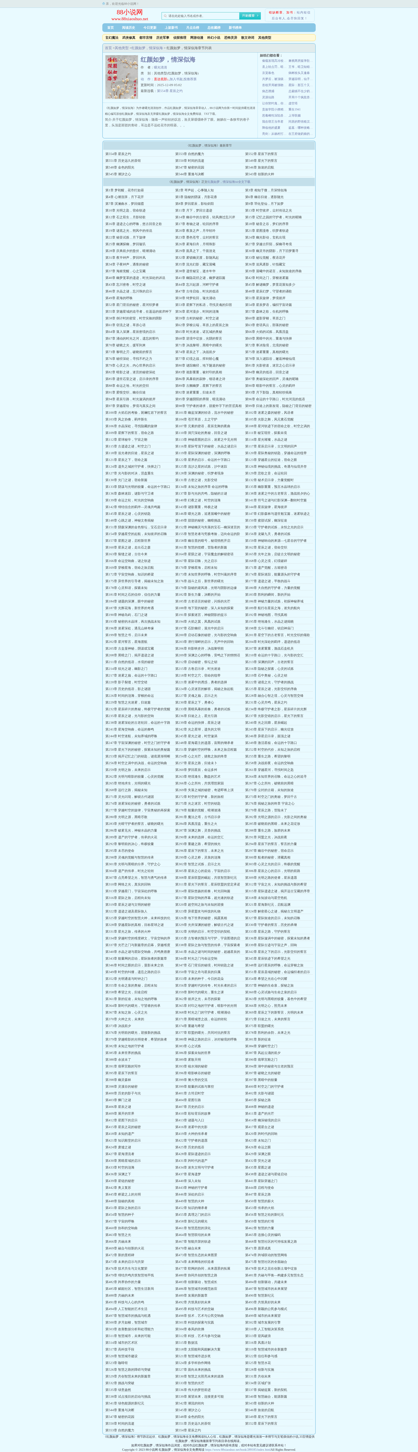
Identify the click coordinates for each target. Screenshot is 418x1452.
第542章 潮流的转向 (189, 1403)
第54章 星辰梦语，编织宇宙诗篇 (268, 305)
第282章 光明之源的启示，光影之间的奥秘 (276, 817)
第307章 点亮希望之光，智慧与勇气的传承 (136, 877)
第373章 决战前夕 (118, 1026)
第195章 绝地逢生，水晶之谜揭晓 (269, 621)
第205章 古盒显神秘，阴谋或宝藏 (129, 648)
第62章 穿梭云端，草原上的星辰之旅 (202, 325)
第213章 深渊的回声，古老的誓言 (269, 662)
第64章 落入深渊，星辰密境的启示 (130, 331)
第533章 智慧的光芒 (189, 1383)
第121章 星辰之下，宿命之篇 (126, 460)
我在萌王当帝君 (272, 121)
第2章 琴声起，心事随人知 (194, 190)
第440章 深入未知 (188, 1181)
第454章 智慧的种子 (119, 1214)
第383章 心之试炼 (188, 1046)
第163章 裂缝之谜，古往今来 (126, 554)
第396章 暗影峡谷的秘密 (193, 1073)
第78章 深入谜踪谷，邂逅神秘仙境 (270, 358)
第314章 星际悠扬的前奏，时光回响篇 (202, 891)
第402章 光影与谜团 (259, 1093)
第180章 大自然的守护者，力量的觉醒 (272, 588)
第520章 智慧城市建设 (121, 1356)
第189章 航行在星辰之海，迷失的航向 (272, 608)
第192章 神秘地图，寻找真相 (266, 615)
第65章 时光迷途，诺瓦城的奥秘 (198, 331)
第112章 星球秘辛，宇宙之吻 (126, 439)
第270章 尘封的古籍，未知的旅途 (269, 790)
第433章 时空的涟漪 (119, 1167)
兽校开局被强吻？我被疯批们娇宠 (275, 85)
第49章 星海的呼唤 (119, 298)
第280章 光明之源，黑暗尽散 (126, 817)
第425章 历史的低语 (189, 1147)
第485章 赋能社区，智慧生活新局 (129, 1288)
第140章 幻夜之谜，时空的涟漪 (198, 500)
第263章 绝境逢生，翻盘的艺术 (198, 776)
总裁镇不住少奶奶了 (301, 91)
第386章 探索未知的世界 (193, 1053)
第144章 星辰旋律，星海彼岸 (266, 507)
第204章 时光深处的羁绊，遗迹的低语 (272, 641)
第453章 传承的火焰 (259, 1208)
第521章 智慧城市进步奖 (193, 1356)
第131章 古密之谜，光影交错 (196, 480)
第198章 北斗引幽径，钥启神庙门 (269, 628)
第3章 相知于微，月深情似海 (266, 190)
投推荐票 (190, 79)
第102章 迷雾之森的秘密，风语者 (269, 412)
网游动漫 (196, 37)
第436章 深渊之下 (118, 1174)
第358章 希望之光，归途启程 (126, 992)
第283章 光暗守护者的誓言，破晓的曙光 (134, 823)
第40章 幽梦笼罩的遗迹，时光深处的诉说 (135, 278)
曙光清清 (160, 67)
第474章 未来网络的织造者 (194, 1262)
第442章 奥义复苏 (118, 1187)
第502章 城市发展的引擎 (263, 1322)
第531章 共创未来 (258, 1376)
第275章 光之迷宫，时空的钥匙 (198, 803)
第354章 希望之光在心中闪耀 (266, 978)
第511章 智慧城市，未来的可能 (128, 1336)
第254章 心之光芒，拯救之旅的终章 (201, 756)
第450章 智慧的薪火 (259, 1201)
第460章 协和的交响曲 (121, 1228)
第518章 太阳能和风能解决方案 (198, 1349)
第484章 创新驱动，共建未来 (266, 1282)
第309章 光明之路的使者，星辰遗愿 (271, 877)
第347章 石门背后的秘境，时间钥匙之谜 (204, 965)
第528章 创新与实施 (259, 1369)
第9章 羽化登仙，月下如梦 (264, 203)
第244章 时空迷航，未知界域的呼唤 (131, 736)
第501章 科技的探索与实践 (194, 1322)
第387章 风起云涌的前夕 (263, 1053)
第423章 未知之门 (258, 1140)
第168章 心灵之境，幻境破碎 (266, 561)
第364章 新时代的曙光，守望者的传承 (132, 1005)
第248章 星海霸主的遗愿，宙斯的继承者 (204, 743)
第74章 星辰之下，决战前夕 (195, 352)
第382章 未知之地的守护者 (124, 1046)
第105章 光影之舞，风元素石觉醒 (269, 419)
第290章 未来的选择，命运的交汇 (199, 837)
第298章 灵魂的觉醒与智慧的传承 (129, 857)
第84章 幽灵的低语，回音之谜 (267, 372)
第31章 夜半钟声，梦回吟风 (125, 257)
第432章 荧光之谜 (258, 1160)
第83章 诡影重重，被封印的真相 (198, 372)
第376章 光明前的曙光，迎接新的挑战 (132, 1032)
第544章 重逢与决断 (189, 174)
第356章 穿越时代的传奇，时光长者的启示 (206, 985)
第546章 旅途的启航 (259, 167)
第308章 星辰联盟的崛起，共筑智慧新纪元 (206, 877)
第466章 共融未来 (118, 1241)
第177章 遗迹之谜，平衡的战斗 (267, 581)
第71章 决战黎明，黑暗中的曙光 (198, 345)
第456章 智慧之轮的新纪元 (264, 1214)
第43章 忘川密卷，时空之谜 (125, 284)
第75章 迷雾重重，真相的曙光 (267, 352)
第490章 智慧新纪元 (259, 1295)
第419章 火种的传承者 (191, 1133)
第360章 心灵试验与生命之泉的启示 (271, 992)
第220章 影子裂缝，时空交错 (126, 682)
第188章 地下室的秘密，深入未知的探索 (204, 608)
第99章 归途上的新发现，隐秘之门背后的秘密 (278, 406)
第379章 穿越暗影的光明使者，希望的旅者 (136, 1039)
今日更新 (150, 27)
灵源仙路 (268, 97)
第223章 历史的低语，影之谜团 (128, 689)
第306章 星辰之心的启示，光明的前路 (272, 871)
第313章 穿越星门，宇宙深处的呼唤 (131, 891)
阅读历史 (128, 27)
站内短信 (304, 12)
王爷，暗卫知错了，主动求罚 (301, 66)
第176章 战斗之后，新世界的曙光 (199, 581)
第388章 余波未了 (118, 1059)
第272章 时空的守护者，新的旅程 (199, 797)
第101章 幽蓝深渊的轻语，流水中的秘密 (204, 412)
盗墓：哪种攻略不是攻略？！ (301, 127)
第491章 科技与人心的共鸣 (124, 1302)
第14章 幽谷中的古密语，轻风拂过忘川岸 (205, 217)
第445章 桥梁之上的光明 (123, 1194)
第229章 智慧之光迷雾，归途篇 (128, 702)
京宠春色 (268, 73)
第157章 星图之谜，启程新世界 (128, 540)
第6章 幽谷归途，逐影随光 (264, 197)
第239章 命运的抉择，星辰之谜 (198, 722)
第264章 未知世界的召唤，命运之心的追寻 (276, 776)
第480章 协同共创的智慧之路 (196, 1275)
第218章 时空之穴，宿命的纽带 (198, 675)
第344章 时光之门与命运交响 (196, 958)
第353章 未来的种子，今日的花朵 (199, 978)
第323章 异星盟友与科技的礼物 (198, 911)
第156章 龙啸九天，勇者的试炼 (267, 534)
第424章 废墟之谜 (118, 1147)
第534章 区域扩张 (258, 1383)
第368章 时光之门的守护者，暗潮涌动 (202, 1012)
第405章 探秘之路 (258, 1100)
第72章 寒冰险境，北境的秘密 (267, 345)
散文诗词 (247, 37)
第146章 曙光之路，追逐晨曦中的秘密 (202, 513)
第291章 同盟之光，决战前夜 (266, 837)
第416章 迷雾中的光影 (191, 1127)
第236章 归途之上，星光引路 (196, 716)
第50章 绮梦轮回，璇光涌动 (195, 298)
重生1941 (294, 109)
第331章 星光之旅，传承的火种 (128, 931)
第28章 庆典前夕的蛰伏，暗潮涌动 (130, 251)
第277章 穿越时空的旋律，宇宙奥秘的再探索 (137, 810)
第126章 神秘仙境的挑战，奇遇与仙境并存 (276, 466)
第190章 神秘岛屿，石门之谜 (126, 615)
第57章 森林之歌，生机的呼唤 (267, 311)
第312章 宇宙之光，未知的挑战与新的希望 (276, 884)
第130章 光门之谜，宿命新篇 (126, 480)
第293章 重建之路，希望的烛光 (198, 844)
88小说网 (130, 12)
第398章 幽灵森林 (118, 1080)
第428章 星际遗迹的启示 (193, 1154)
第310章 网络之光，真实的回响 (128, 884)
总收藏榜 (214, 27)
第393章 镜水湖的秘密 (191, 1066)
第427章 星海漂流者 (119, 1154)
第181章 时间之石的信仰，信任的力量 (132, 594)
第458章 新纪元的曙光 (191, 1221)
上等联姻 (294, 115)
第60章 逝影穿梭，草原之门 (265, 318)
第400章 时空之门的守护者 (264, 1086)
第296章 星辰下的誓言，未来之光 (199, 850)
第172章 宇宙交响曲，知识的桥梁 (129, 574)
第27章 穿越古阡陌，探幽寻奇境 (268, 244)
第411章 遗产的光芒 (259, 1113)
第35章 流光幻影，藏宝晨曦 (195, 264)
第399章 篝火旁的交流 (191, 1080)
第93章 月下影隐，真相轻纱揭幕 (268, 392)
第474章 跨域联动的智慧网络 (266, 1255)
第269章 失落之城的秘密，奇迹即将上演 (204, 790)
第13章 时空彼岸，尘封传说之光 (268, 210)
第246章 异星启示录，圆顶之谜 (267, 736)
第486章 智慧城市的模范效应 (196, 1288)
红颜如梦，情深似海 (147, 48)
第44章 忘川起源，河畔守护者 (197, 284)
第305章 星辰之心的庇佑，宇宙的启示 (202, 871)
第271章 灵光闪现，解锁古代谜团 (129, 797)
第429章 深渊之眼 (258, 1154)
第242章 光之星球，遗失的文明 (198, 729)
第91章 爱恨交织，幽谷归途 (125, 392)
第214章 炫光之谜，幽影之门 (126, 668)
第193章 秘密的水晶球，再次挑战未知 (132, 621)
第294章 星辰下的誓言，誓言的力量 (271, 844)
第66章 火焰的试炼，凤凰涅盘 (267, 331)
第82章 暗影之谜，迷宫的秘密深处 (130, 372)
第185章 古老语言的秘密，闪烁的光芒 (202, 601)
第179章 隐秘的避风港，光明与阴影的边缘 (206, 588)
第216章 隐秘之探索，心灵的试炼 (269, 668)
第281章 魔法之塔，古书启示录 (198, 817)
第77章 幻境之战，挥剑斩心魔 (197, 358)
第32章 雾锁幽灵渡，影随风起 (197, 257)
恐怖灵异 (230, 37)
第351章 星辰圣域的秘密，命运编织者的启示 (277, 972)
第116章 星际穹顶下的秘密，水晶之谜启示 (206, 446)
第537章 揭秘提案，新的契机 (266, 1390)
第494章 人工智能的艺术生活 (126, 1309)
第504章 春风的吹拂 (189, 1329)
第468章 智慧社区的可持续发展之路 (271, 1241)
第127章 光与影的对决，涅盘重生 (129, 473)
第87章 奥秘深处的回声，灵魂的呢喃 (271, 379)
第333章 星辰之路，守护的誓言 (267, 931)
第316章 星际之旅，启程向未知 (128, 898)
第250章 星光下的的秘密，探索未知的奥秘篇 (137, 749)
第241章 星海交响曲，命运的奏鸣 (129, 729)
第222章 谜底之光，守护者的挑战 (269, 682)
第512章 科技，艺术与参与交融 (198, 1336)
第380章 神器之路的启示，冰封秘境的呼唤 (206, 1039)
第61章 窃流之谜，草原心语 (125, 325)
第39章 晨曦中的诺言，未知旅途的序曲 (273, 271)
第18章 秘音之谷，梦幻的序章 (267, 224)
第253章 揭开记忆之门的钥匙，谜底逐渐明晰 (137, 756)
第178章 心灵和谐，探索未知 (126, 588)
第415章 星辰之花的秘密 (123, 1127)
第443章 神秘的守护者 (191, 1187)
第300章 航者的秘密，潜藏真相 (267, 857)
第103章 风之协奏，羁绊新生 (126, 419)
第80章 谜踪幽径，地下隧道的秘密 (200, 365)
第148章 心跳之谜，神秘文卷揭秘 (129, 520)
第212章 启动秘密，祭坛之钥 (196, 662)
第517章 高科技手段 (119, 1349)
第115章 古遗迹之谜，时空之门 (128, 446)
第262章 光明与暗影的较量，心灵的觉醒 (134, 776)
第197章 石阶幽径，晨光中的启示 (199, 628)
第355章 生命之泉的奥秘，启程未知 (131, 985)
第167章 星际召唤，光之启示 (196, 561)
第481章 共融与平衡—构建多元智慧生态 (274, 1275)
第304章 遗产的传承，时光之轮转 (129, 871)
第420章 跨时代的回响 (261, 1133)
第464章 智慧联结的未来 (193, 1235)
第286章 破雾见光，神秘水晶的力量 (131, 830)
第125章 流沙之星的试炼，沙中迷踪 (201, 466)
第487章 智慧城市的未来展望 (266, 1288)
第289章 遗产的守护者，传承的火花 (131, 837)
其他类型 (264, 37)
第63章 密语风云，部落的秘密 (267, 325)
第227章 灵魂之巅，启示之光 (196, 695)
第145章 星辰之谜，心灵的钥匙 (128, 513)
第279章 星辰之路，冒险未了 (266, 810)
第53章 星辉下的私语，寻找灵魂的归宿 (203, 305)
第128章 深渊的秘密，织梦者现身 (199, 473)
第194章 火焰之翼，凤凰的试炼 (198, 621)
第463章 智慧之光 (118, 1235)
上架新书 (171, 27)
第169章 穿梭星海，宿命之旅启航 (129, 567)
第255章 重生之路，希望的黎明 (267, 756)
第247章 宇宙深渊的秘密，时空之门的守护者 (137, 743)
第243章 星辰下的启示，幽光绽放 (269, 729)
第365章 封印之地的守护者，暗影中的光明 (206, 1005)
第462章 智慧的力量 (259, 1228)
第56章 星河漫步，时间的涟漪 (197, 311)
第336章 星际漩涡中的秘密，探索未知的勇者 (277, 938)
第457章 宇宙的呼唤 (119, 1221)
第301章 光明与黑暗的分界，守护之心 (132, 864)
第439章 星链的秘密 (119, 1181)
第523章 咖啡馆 (116, 1363)
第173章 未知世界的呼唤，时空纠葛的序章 (206, 574)
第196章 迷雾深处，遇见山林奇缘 (129, 628)
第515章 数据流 (186, 1342)
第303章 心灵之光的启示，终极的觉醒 (272, 864)
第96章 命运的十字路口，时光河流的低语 (275, 399)
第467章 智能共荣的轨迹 (193, 1241)
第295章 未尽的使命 (119, 850)
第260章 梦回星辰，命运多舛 (196, 770)
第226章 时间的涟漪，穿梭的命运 (129, 695)
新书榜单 (235, 27)
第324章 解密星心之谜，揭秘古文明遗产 (274, 911)
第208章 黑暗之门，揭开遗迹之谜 (129, 655)
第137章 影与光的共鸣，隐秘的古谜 (201, 493)
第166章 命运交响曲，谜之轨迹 (128, 561)
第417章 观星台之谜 (259, 1127)
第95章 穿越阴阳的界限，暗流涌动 (200, 399)
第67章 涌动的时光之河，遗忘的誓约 (132, 338)
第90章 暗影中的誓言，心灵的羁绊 (270, 385)
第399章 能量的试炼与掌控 (194, 1086)
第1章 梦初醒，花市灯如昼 (124, 190)
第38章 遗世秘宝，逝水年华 (195, 271)
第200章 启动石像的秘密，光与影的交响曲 (206, 635)
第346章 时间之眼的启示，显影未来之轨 (134, 965)
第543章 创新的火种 (259, 174)
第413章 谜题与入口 (189, 1120)
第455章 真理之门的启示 (193, 1214)
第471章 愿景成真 (258, 1248)
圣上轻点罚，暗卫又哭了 (275, 66)
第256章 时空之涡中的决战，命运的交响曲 (136, 763)
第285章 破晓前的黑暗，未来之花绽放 (272, 823)
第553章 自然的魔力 (189, 154)
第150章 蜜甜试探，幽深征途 (266, 520)
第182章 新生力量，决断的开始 (198, 594)
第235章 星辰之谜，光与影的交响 (129, 716)
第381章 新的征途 (258, 1039)
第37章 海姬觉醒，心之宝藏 (125, 271)
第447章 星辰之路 (258, 1194)
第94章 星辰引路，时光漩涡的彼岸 (130, 399)
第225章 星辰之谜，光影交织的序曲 (271, 689)
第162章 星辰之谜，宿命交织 (266, 547)
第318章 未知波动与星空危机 (266, 898)
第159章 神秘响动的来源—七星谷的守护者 (276, 540)
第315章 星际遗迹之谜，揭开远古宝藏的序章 (277, 891)
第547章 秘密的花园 (189, 167)
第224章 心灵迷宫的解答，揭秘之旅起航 (204, 689)
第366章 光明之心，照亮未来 (266, 1005)
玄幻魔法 (111, 37)
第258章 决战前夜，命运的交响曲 (269, 763)
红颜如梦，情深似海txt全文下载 (228, 181)
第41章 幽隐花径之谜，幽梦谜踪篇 (200, 278)
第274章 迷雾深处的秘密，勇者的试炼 (132, 803)
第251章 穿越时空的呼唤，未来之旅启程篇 (206, 749)
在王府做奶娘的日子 (301, 133)
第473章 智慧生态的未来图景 (196, 1255)
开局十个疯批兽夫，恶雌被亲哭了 (301, 97)
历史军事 (162, 37)
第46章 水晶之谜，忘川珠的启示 (128, 291)
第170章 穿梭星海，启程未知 (196, 567)
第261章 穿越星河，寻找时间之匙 (269, 770)
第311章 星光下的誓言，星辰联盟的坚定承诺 (207, 884)
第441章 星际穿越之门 (261, 1181)
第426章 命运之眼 (258, 1147)
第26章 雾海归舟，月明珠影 (195, 244)
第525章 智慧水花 (258, 1363)
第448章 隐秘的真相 (119, 1201)
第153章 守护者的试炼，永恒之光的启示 (274, 527)
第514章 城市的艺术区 (121, 1342)
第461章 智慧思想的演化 (193, 1228)
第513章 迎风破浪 (258, 1336)
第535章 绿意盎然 (118, 1390)
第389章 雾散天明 (188, 1059)
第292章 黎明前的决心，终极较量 (129, 844)
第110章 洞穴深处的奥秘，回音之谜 (201, 433)
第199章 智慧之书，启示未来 (126, 635)
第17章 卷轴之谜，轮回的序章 (197, 224)
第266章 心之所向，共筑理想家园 (199, 783)
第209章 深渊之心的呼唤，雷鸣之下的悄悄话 (207, 655)
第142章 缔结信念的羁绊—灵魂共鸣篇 (132, 507)
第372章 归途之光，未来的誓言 (267, 1019)
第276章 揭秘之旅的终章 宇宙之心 (270, 803)
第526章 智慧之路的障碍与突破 (128, 1369)
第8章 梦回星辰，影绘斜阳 (194, 203)
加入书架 (176, 79)
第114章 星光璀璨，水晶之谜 (266, 439)
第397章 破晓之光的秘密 (263, 1073)
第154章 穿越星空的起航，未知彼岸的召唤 (136, 534)
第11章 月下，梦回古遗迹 (193, 210)
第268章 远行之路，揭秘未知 (126, 790)
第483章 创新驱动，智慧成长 (196, 1282)
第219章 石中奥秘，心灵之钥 (266, 675)
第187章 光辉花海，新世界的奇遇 (129, 608)
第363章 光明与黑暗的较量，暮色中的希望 (276, 999)
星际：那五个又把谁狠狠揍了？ (301, 85)
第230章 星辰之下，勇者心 (194, 702)
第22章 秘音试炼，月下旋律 (125, 237)
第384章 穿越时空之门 (261, 1046)
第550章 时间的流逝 (189, 160)
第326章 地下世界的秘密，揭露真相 (201, 918)
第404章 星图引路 (188, 1100)
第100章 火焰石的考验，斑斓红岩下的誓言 (136, 412)
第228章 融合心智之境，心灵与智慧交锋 (274, 695)
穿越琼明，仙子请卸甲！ (301, 79)
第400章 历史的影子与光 (123, 1093)
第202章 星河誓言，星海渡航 (126, 641)
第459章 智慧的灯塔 (259, 1221)
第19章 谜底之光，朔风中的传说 (128, 230)
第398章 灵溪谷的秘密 (121, 1086)
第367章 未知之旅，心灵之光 (126, 1012)
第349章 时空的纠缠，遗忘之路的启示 (132, 972)
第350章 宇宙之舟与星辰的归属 (198, 972)
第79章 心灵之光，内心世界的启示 (130, 365)
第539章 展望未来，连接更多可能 (199, 1396)
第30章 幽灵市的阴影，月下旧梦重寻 (271, 251)
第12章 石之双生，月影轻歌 (125, 217)
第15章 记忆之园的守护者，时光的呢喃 (273, 217)
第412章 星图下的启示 (121, 1120)
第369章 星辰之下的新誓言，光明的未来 (274, 1012)
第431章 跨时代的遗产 (191, 1160)
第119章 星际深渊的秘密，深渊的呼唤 (202, 453)
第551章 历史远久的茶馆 (123, 160)
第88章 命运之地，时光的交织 (127, 385)
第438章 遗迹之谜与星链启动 (266, 1174)
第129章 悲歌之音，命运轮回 (266, 473)
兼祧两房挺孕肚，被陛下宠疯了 (301, 60)
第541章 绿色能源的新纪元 (124, 1403)
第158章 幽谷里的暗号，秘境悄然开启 (202, 540)
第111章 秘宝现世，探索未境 (266, 433)
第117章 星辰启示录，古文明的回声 (271, 446)
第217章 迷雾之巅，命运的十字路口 (131, 675)
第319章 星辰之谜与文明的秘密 (128, 904)
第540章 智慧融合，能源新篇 (266, 1396)
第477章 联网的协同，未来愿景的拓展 (202, 1268)
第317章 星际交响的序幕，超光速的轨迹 (204, 898)
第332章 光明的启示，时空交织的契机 (202, 931)
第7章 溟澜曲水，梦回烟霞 (124, 203)
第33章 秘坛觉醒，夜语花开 (265, 257)
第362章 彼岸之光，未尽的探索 (198, 999)
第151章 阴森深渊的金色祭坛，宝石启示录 (136, 527)
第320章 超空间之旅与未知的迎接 (199, 904)
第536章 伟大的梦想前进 (193, 1390)
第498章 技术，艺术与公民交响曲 (199, 1315)
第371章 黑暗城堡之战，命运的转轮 (201, 1019)
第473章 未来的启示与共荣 (124, 1262)
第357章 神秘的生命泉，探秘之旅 (269, 985)
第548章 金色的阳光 (119, 167)
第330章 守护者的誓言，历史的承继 (271, 925)
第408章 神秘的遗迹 (259, 1107)
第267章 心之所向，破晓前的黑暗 (269, 783)
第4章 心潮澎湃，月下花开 (124, 197)
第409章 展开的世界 (119, 1113)
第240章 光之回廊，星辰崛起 (266, 722)
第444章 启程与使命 (259, 1187)
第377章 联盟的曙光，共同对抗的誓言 (202, 1032)
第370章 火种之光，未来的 (124, 1019)
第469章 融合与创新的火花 (124, 1248)
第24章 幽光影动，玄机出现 (265, 237)
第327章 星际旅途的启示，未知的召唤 (272, 918)
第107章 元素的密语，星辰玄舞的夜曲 (202, 426)
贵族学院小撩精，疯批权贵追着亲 (275, 109)
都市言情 (145, 37)
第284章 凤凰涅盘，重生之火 (196, 823)
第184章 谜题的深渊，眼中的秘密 (129, 601)
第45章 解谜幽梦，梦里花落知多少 (270, 284)
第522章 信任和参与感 (261, 1356)
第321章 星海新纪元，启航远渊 (267, 904)
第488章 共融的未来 (119, 1295)
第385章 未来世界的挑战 (123, 1053)
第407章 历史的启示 (189, 1107)
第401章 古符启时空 (189, 1093)
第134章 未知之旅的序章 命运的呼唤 (201, 486)
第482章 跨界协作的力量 (123, 1282)
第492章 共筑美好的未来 (193, 1302)
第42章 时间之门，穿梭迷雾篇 (267, 278)
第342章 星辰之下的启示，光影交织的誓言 (276, 952)
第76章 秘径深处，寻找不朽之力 (128, 358)
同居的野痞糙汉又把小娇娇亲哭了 (301, 121)
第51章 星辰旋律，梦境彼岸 (265, 298)
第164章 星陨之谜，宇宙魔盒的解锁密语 (204, 554)
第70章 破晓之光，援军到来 (125, 345)
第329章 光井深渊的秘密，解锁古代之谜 (204, 925)
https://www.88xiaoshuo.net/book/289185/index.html (238, 1449)
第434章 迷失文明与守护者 (194, 1167)
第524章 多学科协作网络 (193, 1363)
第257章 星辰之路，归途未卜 (196, 763)
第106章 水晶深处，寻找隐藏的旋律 (131, 426)
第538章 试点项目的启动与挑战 (128, 1396)
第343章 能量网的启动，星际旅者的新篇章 (136, 958)
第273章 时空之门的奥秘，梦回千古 (271, 797)
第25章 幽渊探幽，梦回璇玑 (125, 244)
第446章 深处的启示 (189, 1194)
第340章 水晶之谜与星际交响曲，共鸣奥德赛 (137, 952)
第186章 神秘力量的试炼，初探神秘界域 (274, 601)
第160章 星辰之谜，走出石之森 (128, 547)
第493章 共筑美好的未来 (263, 1302)
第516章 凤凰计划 (258, 1342)
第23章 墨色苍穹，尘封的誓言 (197, 237)
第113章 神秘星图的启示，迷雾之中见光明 (206, 439)
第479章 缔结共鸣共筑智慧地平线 (129, 1275)
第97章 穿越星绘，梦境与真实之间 (130, 406)
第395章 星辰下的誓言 (121, 1073)
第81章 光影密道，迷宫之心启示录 (270, 365)
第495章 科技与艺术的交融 (194, 1309)
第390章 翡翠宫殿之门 (261, 1059)
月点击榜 (192, 27)
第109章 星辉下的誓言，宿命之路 (129, 433)
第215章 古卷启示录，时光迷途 (198, 668)
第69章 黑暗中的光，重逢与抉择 (268, 338)
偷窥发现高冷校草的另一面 (275, 60)
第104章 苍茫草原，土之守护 (196, 419)
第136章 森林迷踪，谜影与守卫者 (129, 493)
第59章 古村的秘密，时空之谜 (197, 318)
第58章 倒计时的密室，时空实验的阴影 (133, 318)
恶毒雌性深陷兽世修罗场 (275, 115)
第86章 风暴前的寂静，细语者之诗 (200, 379)
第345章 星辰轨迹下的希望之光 (267, 958)
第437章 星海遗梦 (188, 1174)
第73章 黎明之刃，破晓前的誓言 (128, 352)
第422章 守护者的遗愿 (191, 1140)
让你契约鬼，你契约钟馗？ (275, 103)
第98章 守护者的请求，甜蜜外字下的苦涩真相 (208, 406)
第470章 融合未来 (188, 1248)
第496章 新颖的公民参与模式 (266, 1309)
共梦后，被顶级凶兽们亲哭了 (275, 79)
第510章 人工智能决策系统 (264, 1329)
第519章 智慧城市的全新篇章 (266, 1349)
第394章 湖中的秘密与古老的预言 (269, 1066)
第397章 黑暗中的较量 (261, 1080)
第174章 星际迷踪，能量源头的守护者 (272, 574)
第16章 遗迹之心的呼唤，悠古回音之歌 (133, 224)
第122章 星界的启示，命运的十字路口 (202, 460)
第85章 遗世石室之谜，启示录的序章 (132, 379)
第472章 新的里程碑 (119, 1255)
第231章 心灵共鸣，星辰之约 (266, 702)
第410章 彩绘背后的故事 (193, 1113)
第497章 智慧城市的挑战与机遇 (128, 1315)
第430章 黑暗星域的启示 (123, 1160)
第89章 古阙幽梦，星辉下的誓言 (198, 385)
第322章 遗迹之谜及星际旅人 (126, 911)
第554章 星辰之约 (170, 91)
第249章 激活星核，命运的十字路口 (271, 743)
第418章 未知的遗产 (119, 1133)
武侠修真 (128, 37)
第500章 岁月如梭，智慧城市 (126, 1322)
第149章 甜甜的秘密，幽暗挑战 (198, 520)
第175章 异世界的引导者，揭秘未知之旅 (134, 581)
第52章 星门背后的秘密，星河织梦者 (132, 305)
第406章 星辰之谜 (118, 1107)
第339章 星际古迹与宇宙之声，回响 (271, 945)
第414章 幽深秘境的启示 (263, 1120)
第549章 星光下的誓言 (261, 160)
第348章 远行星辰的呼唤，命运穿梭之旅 (274, 965)
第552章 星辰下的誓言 (261, 154)
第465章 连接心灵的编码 (263, 1235)
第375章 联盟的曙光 (259, 1026)
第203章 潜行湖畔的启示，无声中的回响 (204, 641)
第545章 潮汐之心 (118, 174)
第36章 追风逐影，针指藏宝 (265, 264)
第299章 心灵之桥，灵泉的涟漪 (198, 857)
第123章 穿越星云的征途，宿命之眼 (271, 460)
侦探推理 (179, 37)
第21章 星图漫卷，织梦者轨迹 (267, 230)
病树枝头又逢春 (299, 73)
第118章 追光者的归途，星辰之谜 (129, 453)
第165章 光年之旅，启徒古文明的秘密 (272, 554)
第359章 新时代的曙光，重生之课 (199, 992)
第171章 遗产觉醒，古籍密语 (266, 567)
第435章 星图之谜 (258, 1167)
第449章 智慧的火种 (189, 1201)
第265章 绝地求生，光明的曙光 (128, 783)
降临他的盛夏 (271, 127)
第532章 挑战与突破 (119, 1383)
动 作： (147, 79)
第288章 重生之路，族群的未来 (267, 830)
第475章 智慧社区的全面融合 (266, 1262)
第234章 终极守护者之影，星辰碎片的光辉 (276, 709)
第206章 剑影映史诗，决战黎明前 (199, 648)
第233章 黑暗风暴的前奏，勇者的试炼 (202, 709)
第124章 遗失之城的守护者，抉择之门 (132, 466)
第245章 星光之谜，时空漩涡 (196, 736)
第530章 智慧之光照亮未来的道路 (199, 1376)
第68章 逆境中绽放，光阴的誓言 (198, 338)
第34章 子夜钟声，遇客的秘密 (127, 264)
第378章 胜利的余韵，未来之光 (267, 1032)
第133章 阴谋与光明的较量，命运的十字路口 (137, 486)
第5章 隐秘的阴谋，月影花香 (196, 197)
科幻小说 (213, 37)
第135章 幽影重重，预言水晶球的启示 (272, 486)
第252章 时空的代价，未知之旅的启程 (272, 749)
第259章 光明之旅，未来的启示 (128, 770)
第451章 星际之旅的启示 (123, 1208)
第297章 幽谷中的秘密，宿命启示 (269, 850)
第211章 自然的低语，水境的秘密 (129, 662)
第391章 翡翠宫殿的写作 (123, 1066)
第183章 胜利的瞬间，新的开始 (267, 594)
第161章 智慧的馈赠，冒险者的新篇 (201, 547)
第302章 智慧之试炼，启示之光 (198, 864)
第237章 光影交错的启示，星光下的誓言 (274, 716)
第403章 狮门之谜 (118, 1100)
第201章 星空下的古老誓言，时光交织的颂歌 (277, 635)
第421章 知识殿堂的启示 (123, 1140)
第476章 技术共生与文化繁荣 (126, 1268)
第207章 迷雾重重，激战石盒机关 (269, 648)
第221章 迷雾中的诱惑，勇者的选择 (201, 682)
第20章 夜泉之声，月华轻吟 (195, 230)
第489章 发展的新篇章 (191, 1295)
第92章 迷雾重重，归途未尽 (195, 392)
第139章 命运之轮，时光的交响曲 (129, 500)
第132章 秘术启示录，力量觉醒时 (269, 480)
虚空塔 (293, 103)
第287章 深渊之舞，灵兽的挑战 (198, 830)
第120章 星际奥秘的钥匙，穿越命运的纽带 (276, 453)
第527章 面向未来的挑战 (193, 1369)
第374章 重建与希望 (189, 1026)
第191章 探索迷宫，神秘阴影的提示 (201, 615)
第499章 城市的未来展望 (263, 1315)
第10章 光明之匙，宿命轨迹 (125, 210)
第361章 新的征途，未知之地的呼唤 (131, 999)
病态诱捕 (268, 91)
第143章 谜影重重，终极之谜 (196, 507)
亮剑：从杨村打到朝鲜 (275, 133)
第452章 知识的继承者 (191, 1208)
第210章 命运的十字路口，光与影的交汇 (274, 655)
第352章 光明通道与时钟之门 (126, 978)
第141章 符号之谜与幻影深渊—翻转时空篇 (276, 500)
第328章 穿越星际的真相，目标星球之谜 (134, 925)
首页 (110, 27)
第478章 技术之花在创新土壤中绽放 (271, 1268)
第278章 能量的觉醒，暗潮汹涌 (198, 810)
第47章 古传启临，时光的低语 (197, 291)
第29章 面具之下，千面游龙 (195, 251)
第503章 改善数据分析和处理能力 (129, 1329)
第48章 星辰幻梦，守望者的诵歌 (268, 291)
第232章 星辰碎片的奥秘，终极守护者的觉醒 (137, 709)
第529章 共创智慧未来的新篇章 (128, 1376)
